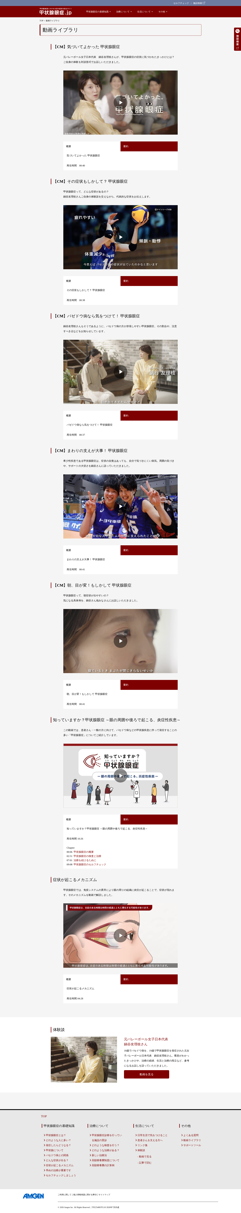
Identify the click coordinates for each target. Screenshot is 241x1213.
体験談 (141, 1150)
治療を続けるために (85, 860)
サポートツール (192, 1145)
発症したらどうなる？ (58, 1145)
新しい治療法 (99, 1155)
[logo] (55, 11)
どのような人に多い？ (58, 1140)
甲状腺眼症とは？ (56, 1135)
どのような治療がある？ (105, 1150)
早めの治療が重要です (58, 1170)
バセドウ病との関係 (57, 1155)
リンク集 (143, 1145)
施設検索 (198, 3)
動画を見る (147, 1074)
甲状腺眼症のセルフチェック (90, 864)
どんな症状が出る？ (57, 1160)
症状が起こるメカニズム (59, 1165)
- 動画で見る (145, 1156)
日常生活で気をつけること (153, 1135)
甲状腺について (54, 1150)
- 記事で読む (145, 1162)
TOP (41, 21)
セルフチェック (181, 3)
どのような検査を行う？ (105, 1145)
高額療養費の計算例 (103, 1165)
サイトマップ (104, 1195)
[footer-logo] (33, 1196)
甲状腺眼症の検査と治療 (87, 856)
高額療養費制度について (105, 1160)
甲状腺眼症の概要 (84, 852)
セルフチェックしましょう (61, 1175)
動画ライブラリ (192, 1140)
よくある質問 (190, 1135)
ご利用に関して (64, 1195)
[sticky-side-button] (237, 50)
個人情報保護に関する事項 (85, 1195)
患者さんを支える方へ (150, 1140)
